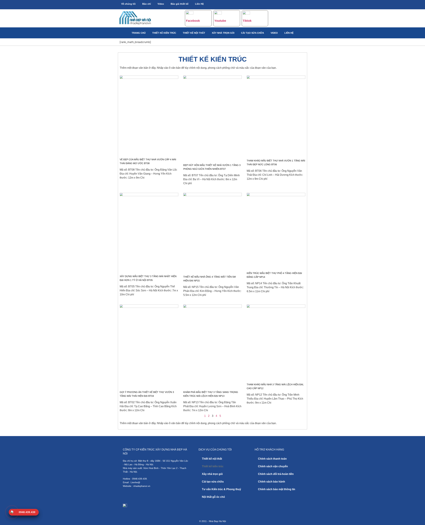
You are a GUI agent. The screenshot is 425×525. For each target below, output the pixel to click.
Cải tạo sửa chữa (252, 33)
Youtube (220, 20)
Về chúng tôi (128, 3)
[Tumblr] (276, 4)
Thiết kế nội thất (194, 33)
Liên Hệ (199, 3)
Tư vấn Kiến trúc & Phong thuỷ (221, 489)
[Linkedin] (286, 4)
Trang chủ (139, 33)
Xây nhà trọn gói (223, 33)
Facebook (193, 20)
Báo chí (146, 3)
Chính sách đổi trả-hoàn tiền (276, 474)
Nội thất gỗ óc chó (213, 496)
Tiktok (247, 20)
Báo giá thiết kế (179, 3)
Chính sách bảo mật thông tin (276, 489)
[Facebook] (257, 4)
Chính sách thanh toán (272, 458)
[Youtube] (266, 4)
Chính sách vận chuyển (273, 466)
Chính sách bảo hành (271, 481)
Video (161, 3)
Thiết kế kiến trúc (164, 33)
